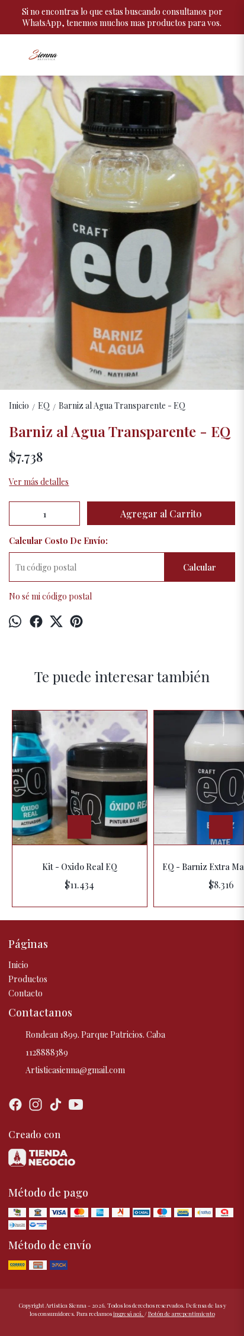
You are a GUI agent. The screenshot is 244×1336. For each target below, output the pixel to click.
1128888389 (46, 1052)
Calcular (199, 567)
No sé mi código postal (50, 596)
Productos (27, 979)
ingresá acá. (129, 1313)
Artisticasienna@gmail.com (75, 1070)
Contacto (25, 993)
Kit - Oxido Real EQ (79, 866)
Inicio (18, 964)
